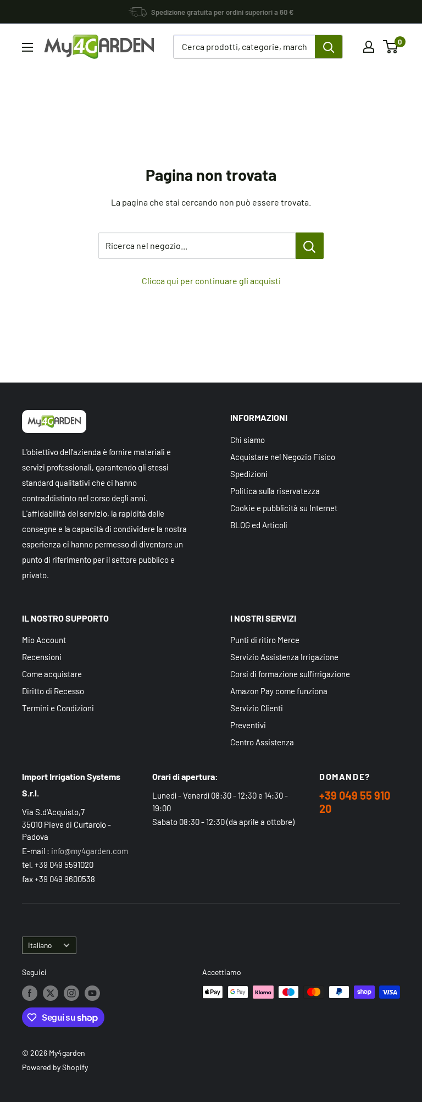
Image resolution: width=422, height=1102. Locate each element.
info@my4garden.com (89, 851)
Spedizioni (249, 474)
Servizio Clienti (256, 708)
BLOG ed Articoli (258, 525)
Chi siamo (247, 440)
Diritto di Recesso (53, 691)
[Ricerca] (328, 46)
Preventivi (248, 725)
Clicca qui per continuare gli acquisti (211, 280)
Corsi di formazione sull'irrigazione (290, 674)
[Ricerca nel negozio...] (310, 245)
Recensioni (42, 657)
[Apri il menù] (27, 47)
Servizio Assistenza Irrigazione (284, 657)
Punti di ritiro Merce (264, 640)
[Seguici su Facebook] (29, 993)
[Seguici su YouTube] (92, 993)
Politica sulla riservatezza (275, 491)
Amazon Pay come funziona (278, 691)
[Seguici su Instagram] (71, 993)
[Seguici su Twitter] (50, 993)
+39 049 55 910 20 (354, 802)
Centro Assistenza (262, 742)
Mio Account (44, 640)
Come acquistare (52, 674)
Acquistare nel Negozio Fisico (282, 457)
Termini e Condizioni (58, 708)
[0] (391, 46)
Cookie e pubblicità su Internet (283, 508)
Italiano (40, 945)
